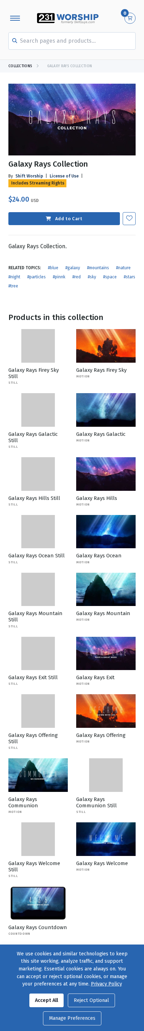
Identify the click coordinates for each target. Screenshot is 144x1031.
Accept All (46, 1000)
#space (110, 276)
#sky (92, 276)
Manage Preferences (72, 1018)
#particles (36, 276)
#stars (129, 276)
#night (14, 276)
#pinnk (59, 276)
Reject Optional (91, 1000)
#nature (123, 267)
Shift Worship (29, 176)
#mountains (98, 267)
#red (76, 276)
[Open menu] (15, 18)
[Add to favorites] (129, 218)
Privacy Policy (106, 984)
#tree (13, 286)
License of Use (64, 176)
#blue (53, 267)
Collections (20, 66)
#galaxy (72, 267)
